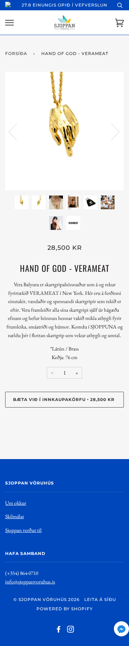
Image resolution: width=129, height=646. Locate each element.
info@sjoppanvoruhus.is (30, 581)
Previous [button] (17, 131)
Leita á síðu (100, 599)
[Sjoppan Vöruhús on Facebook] (58, 630)
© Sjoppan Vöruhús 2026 (46, 599)
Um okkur (15, 502)
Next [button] (111, 131)
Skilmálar (14, 516)
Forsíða (16, 53)
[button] (121, 630)
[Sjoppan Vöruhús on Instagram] (70, 630)
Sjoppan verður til (23, 530)
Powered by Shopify (64, 608)
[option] (64, 131)
